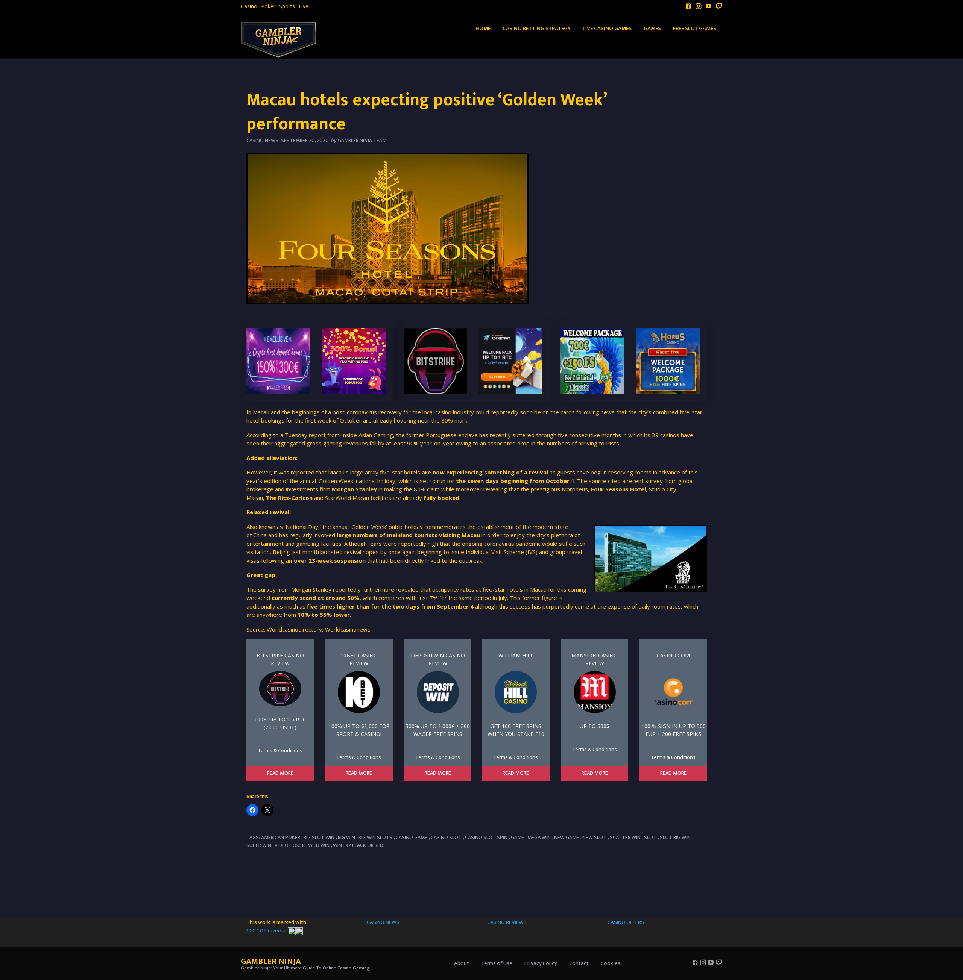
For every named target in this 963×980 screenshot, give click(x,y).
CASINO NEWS (383, 922)
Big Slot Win (319, 837)
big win (346, 837)
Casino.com (673, 655)
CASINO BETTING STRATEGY (537, 28)
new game (566, 837)
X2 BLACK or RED (364, 845)
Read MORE (280, 773)
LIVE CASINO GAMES (607, 28)
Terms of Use (496, 963)
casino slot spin (486, 837)
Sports (287, 6)
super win (258, 845)
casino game (411, 837)
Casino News (262, 140)
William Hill (515, 655)
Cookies (610, 963)
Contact (579, 963)
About (461, 963)
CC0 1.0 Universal (267, 930)
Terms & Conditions (280, 750)
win (337, 845)
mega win (539, 837)
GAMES (652, 28)
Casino (249, 6)
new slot (594, 837)
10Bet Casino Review (359, 659)
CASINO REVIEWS (507, 922)
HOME (483, 28)
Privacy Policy (540, 963)
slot (650, 837)
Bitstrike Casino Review (280, 659)
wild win (319, 845)
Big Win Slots (375, 837)
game (517, 837)
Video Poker (290, 845)
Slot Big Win (675, 837)
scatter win (625, 837)
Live (303, 6)
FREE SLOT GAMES (694, 28)
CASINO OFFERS (626, 922)
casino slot (446, 837)
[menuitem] (249, 6)
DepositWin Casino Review (438, 659)
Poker (268, 6)
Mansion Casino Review (594, 659)
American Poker (280, 837)
